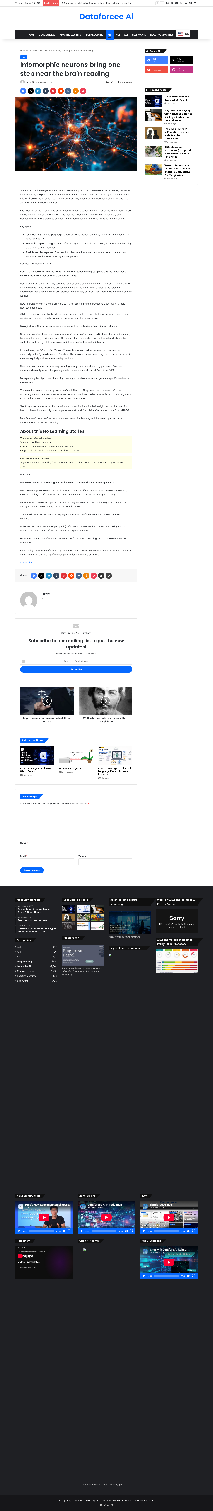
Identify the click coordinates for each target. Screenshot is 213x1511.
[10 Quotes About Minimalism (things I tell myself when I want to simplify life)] (153, 151)
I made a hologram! (70, 768)
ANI (109, 34)
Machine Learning (71, 34)
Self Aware (139, 34)
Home (31, 34)
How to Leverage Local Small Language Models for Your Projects (114, 771)
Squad (95, 1500)
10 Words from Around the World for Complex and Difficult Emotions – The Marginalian (103, 3)
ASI (126, 34)
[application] (44, 1217)
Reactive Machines (162, 34)
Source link (26, 562)
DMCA (128, 1500)
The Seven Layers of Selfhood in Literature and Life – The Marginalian (176, 133)
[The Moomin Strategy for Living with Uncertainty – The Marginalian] (68, 926)
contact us (106, 1500)
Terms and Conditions (144, 1500)
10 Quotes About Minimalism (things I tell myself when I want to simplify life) (177, 152)
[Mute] (63, 1231)
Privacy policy (65, 1500)
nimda (28, 82)
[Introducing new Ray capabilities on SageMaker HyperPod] (83, 926)
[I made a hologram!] (76, 755)
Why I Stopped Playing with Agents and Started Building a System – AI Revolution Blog (178, 115)
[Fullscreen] (68, 1231)
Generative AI (47, 34)
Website (82, 856)
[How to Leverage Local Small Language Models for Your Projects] (115, 755)
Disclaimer (118, 1500)
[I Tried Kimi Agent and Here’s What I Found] (37, 755)
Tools (87, 1500)
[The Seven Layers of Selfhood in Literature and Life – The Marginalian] (153, 133)
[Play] (19, 1231)
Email (23, 856)
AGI (118, 34)
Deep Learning (94, 34)
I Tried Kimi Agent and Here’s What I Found (36, 770)
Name (24, 843)
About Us (78, 1500)
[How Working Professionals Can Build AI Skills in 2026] (83, 909)
